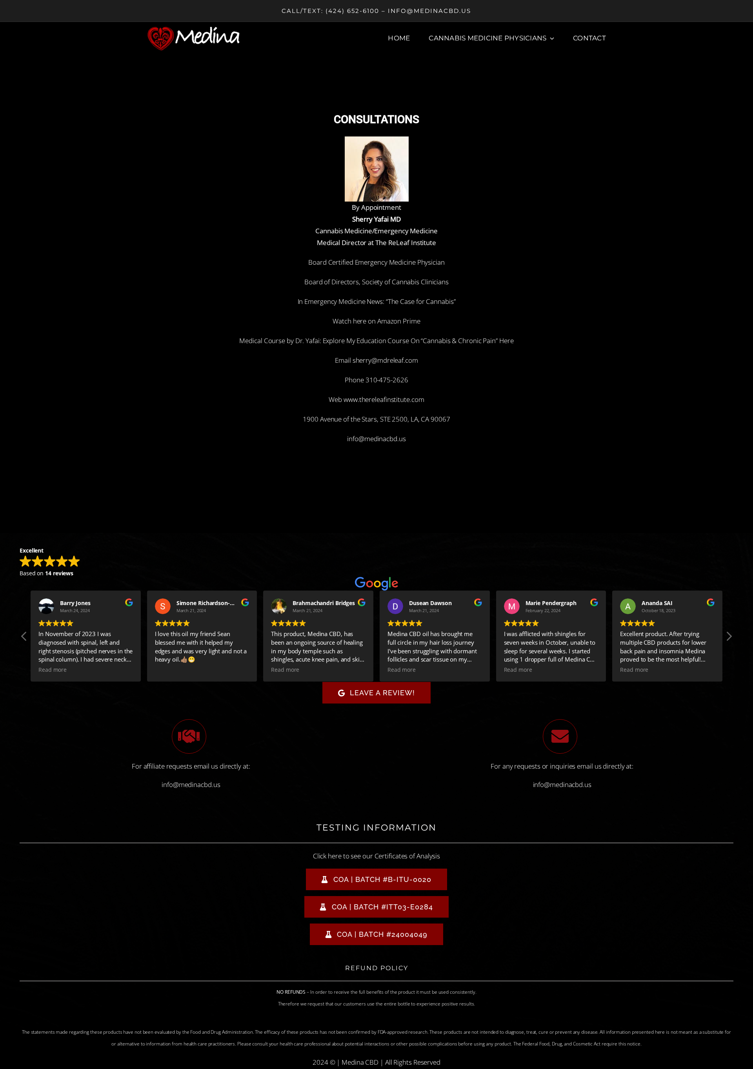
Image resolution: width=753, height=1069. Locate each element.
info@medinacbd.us (376, 438)
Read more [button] (52, 669)
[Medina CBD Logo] (193, 29)
